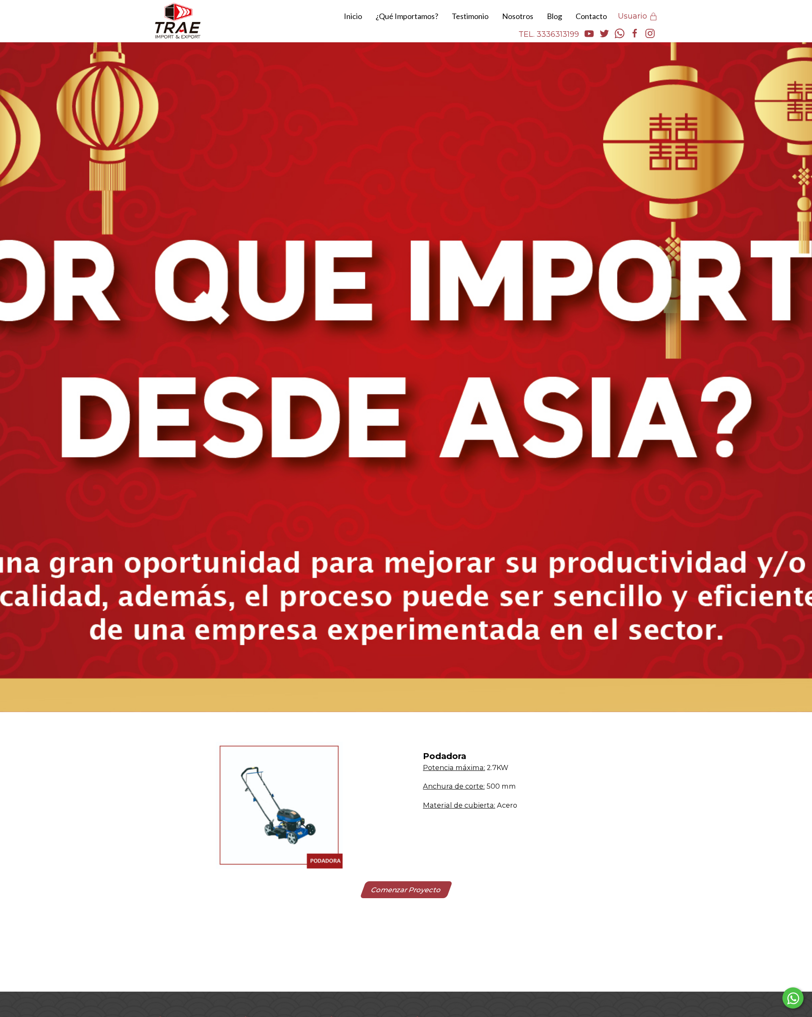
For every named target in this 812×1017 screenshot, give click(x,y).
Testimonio (470, 16)
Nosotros (517, 16)
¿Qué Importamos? (407, 16)
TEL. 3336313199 (548, 34)
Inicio (353, 16)
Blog (554, 16)
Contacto (591, 16)
